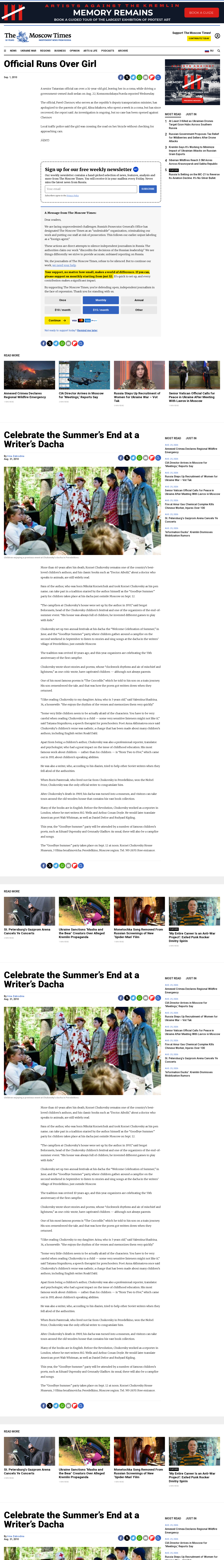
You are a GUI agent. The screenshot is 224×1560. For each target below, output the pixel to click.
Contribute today (199, 38)
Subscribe (148, 189)
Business (60, 50)
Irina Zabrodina (15, 456)
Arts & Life (90, 50)
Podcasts (107, 50)
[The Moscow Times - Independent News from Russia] (37, 36)
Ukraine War (28, 50)
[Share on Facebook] (121, 77)
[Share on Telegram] (133, 77)
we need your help (64, 265)
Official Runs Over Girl (50, 63)
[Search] (218, 51)
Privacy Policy (73, 195)
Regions (45, 50)
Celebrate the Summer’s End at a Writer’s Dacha (71, 440)
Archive (123, 50)
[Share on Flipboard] (152, 77)
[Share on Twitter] (127, 77)
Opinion (75, 50)
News (13, 50)
